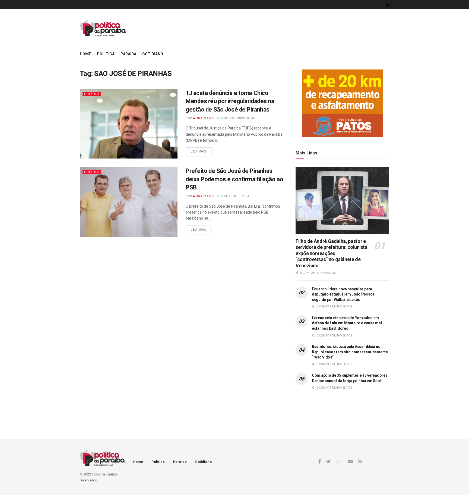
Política (106, 54)
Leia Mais (198, 151)
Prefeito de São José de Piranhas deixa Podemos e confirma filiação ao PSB (234, 179)
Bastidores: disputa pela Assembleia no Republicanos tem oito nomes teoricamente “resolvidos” (350, 351)
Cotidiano (152, 54)
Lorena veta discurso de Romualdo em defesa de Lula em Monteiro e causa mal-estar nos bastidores (347, 323)
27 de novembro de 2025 (238, 118)
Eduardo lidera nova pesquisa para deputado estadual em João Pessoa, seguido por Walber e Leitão (344, 294)
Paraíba (128, 54)
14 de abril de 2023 (234, 196)
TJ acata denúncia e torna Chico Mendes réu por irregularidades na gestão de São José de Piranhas (230, 101)
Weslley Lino (203, 118)
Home (85, 54)
